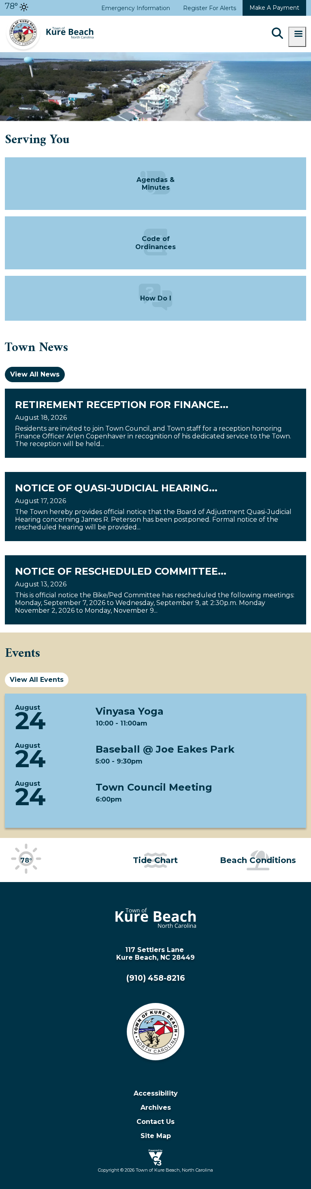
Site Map (156, 1136)
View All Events (37, 679)
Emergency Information (135, 8)
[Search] (277, 34)
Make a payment (274, 7)
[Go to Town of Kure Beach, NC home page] (49, 19)
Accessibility (156, 1093)
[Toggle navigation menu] (297, 37)
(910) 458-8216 (155, 978)
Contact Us (155, 1122)
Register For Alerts (209, 8)
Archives (156, 1107)
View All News (35, 374)
